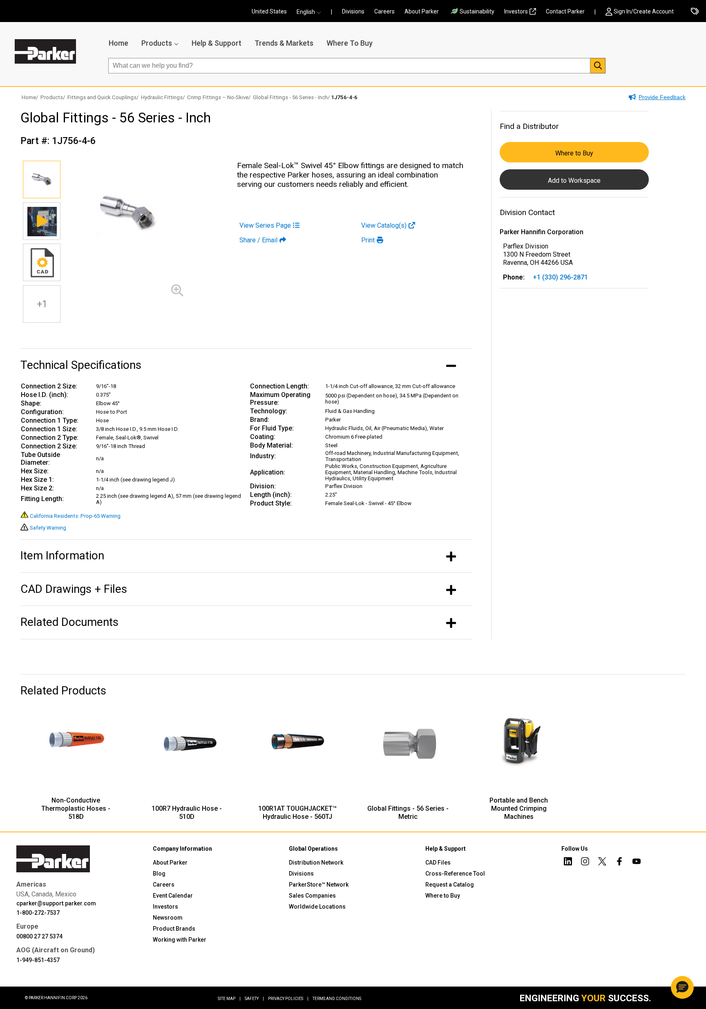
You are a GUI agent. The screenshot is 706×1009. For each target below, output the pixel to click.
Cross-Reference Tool (455, 873)
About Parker (421, 11)
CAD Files (438, 862)
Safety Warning (48, 528)
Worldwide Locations (317, 906)
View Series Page (265, 225)
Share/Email (258, 240)
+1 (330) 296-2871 (560, 277)
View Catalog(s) (384, 225)
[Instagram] (585, 862)
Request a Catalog (449, 884)
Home (118, 43)
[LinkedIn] (567, 862)
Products (156, 43)
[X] (602, 862)
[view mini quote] (694, 12)
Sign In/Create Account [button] (644, 11)
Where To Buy (349, 43)
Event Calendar (173, 895)
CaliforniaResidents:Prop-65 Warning (75, 516)
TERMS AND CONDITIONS (337, 998)
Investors (516, 11)
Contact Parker (565, 11)
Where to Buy (574, 153)
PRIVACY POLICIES (288, 998)
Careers (384, 11)
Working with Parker (179, 939)
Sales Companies (312, 895)
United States (269, 11)
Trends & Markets (284, 43)
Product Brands (174, 928)
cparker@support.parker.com (56, 903)
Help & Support (216, 43)
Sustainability (477, 11)
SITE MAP (229, 998)
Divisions (353, 11)
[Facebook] (619, 862)
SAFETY (254, 998)
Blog (159, 873)
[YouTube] (636, 862)
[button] (311, 12)
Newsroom (168, 917)
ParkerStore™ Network (319, 884)
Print (368, 240)
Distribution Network (316, 862)
